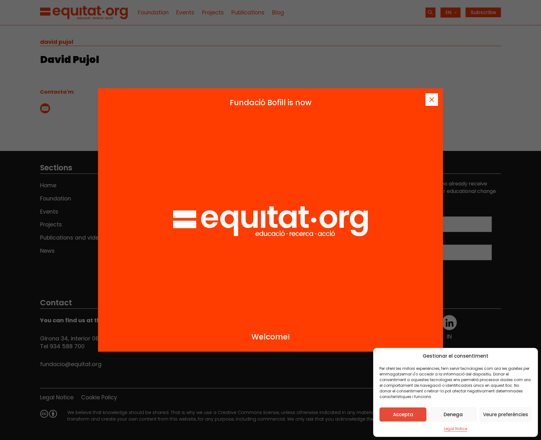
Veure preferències (505, 414)
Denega (453, 414)
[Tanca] (431, 99)
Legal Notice (455, 428)
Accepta (403, 414)
